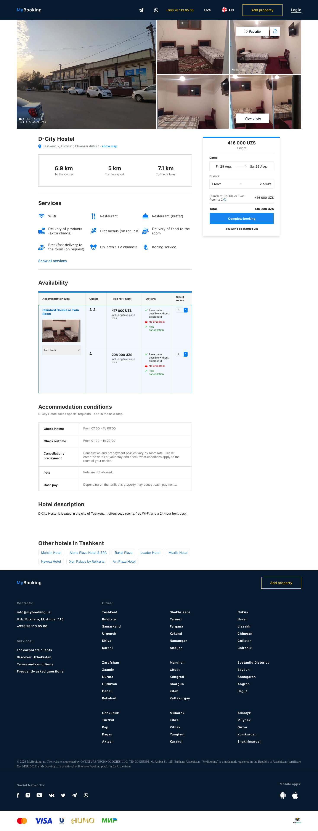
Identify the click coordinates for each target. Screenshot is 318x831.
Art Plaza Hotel (124, 561)
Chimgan (245, 633)
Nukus (243, 612)
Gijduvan (109, 684)
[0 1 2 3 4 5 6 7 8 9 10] (182, 310)
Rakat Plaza (123, 553)
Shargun (177, 684)
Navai (242, 619)
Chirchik (245, 648)
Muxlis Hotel (178, 553)
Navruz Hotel (51, 561)
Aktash (108, 741)
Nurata (107, 677)
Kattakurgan (180, 698)
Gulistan (245, 640)
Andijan (176, 648)
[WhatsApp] (156, 10)
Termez (176, 619)
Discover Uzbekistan (34, 657)
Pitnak (175, 727)
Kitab (174, 691)
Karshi (107, 648)
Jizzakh (244, 626)
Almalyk (244, 713)
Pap (105, 727)
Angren (244, 684)
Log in (296, 10)
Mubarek (177, 713)
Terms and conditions (35, 664)
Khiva (106, 640)
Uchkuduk (110, 713)
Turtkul (108, 720)
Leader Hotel (150, 553)
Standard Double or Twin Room (60, 311)
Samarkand (111, 626)
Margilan (177, 662)
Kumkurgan (247, 734)
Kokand (176, 633)
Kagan (107, 734)
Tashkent (109, 612)
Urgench (109, 633)
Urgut (242, 691)
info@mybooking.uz (34, 612)
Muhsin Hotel (51, 553)
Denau (107, 691)
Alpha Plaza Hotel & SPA (88, 553)
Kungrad (177, 677)
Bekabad (109, 698)
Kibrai (175, 720)
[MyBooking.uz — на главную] (29, 10)
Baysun (244, 669)
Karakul (176, 741)
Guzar (243, 727)
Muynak (244, 720)
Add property (262, 10)
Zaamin (108, 669)
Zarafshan (110, 662)
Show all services (52, 261)
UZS (207, 10)
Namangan (179, 640)
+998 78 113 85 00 (180, 10)
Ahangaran (247, 677)
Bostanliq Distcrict (253, 662)
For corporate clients (34, 650)
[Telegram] (141, 10)
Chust (175, 669)
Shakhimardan (250, 741)
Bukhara (109, 619)
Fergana (176, 626)
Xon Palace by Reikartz (86, 561)
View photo (253, 118)
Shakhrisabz (180, 612)
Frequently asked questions (40, 671)
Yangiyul (177, 734)
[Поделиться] (275, 31)
